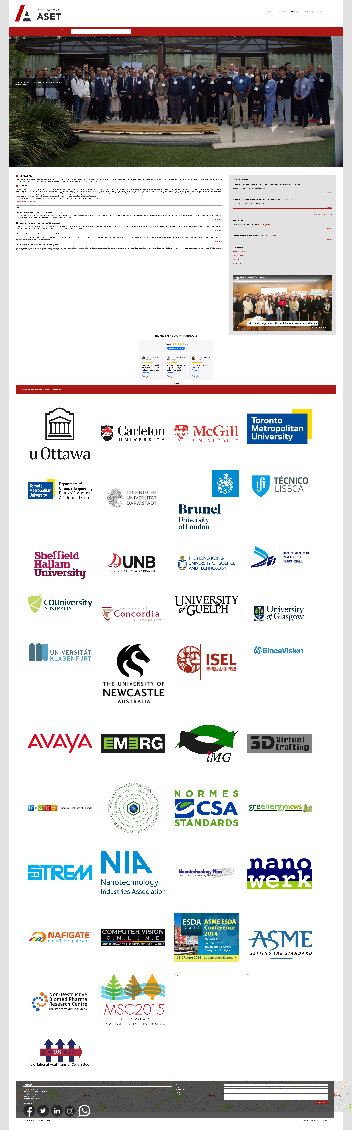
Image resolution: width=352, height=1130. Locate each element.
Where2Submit (45, 198)
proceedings (25, 84)
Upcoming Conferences (239, 251)
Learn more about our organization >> (27, 202)
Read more (218, 219)
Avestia (18, 197)
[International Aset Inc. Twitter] (43, 1110)
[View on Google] (143, 358)
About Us (281, 11)
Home (269, 11)
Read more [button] (146, 372)
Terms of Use (51, 1120)
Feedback (42, 1120)
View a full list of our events (323, 214)
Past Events (236, 259)
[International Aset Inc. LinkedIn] (57, 1110)
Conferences (294, 11)
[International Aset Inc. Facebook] (29, 1110)
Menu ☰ (323, 11)
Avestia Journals (237, 263)
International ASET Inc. (31, 1120)
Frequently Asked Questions (240, 267)
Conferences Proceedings (240, 255)
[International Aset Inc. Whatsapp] (84, 1110)
